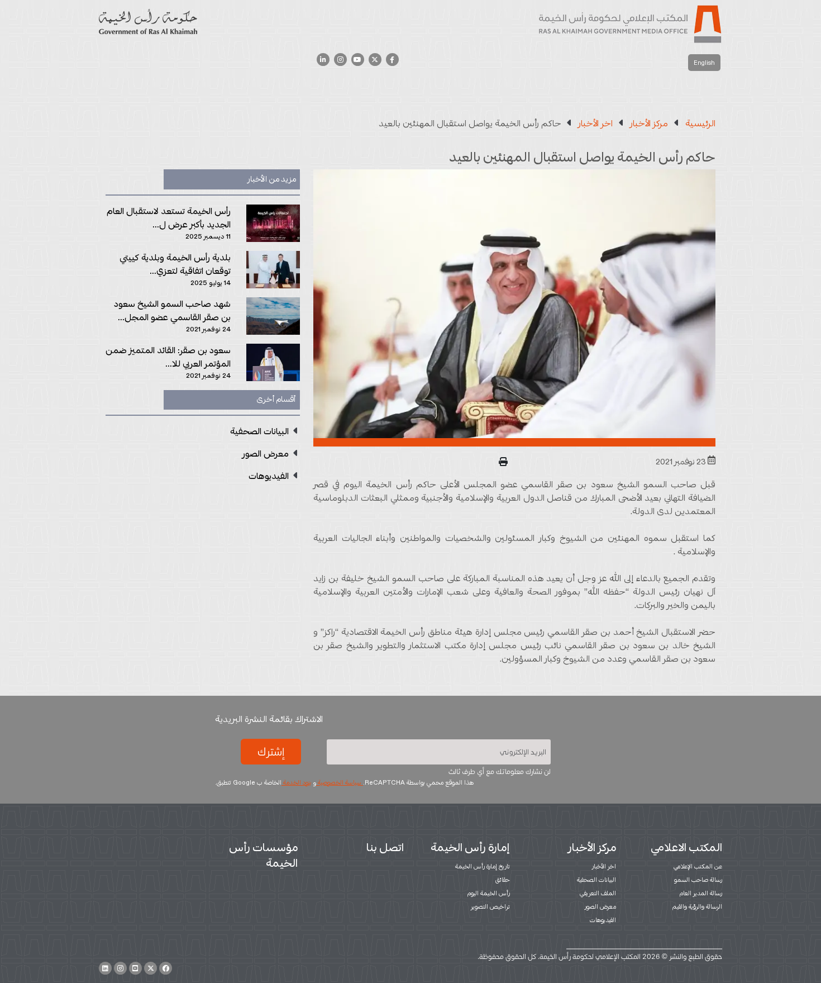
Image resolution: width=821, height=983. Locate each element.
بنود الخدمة (296, 782)
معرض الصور (600, 906)
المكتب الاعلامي (686, 847)
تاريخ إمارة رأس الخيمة (482, 866)
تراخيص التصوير (490, 906)
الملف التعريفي (598, 893)
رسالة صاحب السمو (698, 880)
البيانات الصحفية (596, 880)
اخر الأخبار (604, 866)
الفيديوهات (603, 920)
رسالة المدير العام (701, 893)
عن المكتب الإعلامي (698, 866)
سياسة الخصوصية (339, 782)
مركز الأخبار (592, 847)
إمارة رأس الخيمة (470, 847)
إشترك (270, 752)
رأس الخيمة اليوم (488, 893)
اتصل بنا (385, 847)
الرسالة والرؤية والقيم (697, 906)
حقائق (502, 880)
